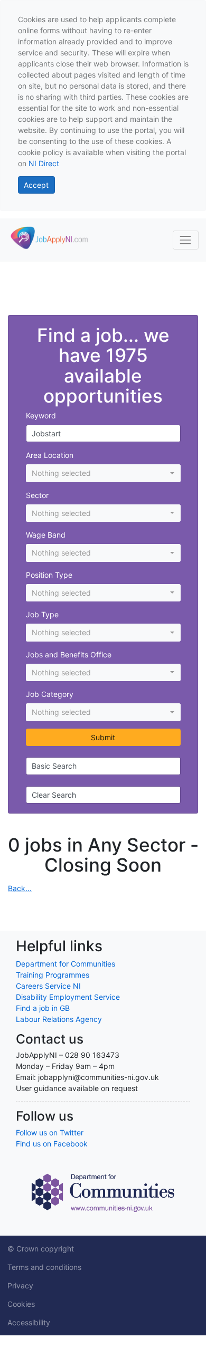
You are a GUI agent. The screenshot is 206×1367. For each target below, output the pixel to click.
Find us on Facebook (52, 1143)
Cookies (21, 1303)
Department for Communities (65, 963)
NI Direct (44, 163)
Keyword (41, 415)
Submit (103, 737)
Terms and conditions (44, 1267)
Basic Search (54, 765)
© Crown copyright (40, 1248)
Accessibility (28, 1322)
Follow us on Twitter (49, 1132)
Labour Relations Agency (59, 1019)
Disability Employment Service (68, 996)
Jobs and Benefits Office (68, 654)
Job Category (49, 694)
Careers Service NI (48, 985)
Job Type (42, 614)
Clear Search (54, 794)
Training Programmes (52, 974)
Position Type (49, 574)
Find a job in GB (43, 1007)
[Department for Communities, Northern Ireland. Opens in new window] (103, 1191)
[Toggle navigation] (186, 240)
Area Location (49, 455)
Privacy (20, 1285)
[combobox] (103, 473)
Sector (37, 495)
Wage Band (45, 534)
